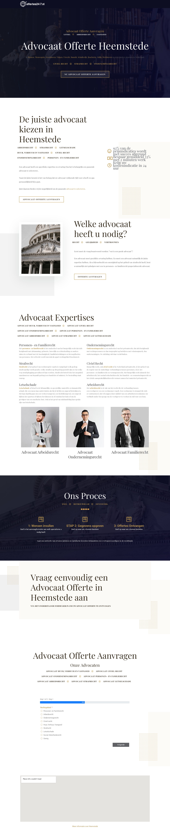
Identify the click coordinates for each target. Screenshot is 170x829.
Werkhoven (107, 57)
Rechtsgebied (45, 707)
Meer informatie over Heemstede (85, 826)
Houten (31, 57)
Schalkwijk (82, 57)
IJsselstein (92, 57)
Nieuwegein (40, 57)
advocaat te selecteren (75, 189)
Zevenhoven (51, 57)
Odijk (99, 57)
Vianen (60, 57)
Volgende (121, 745)
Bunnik (74, 57)
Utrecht (66, 57)
